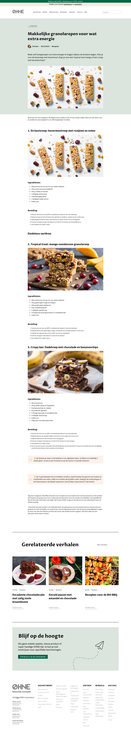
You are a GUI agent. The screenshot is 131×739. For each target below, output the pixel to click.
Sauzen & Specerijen (59, 700)
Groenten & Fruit (43, 692)
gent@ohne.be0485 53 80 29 (16, 716)
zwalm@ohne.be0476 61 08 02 (16, 704)
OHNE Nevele (99, 708)
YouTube (111, 710)
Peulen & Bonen (61, 689)
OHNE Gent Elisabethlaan (100, 699)
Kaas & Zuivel (42, 701)
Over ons (86, 689)
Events (85, 720)
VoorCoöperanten (87, 713)
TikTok (110, 707)
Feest (72, 704)
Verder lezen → (18, 608)
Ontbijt (40, 695)
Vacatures (86, 717)
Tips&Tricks (86, 703)
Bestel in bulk (73, 711)
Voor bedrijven (86, 707)
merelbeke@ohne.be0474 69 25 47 (18, 723)
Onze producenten (87, 693)
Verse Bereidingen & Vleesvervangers (61, 694)
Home (110, 720)
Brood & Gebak (43, 698)
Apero (58, 704)
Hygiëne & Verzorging (74, 687)
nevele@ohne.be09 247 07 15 (16, 710)
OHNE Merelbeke (98, 704)
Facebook (111, 689)
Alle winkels (99, 689)
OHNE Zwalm (99, 711)
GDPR (110, 716)
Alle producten (43, 689)
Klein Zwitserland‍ (99, 715)
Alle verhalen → (103, 545)
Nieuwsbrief (112, 713)
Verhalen (86, 701)
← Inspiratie (32, 26)
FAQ (85, 12)
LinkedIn (111, 692)
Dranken (59, 707)
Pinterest (111, 698)
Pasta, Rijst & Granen (45, 704)
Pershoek (86, 726)
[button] (37, 12)
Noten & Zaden (61, 686)
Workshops (63, 12)
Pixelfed (110, 704)
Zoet (39, 707)
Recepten (86, 698)
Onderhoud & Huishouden (75, 693)
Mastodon (111, 701)
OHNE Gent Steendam (99, 693)
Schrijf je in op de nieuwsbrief (33, 657)
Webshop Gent (53, 12)
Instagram (111, 695)
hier (17, 697)
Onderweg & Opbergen (75, 699)
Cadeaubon (74, 707)
